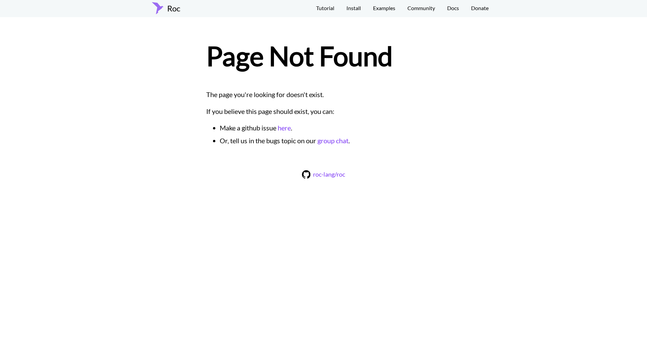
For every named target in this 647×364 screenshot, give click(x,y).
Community (421, 8)
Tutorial (325, 8)
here (284, 128)
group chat (332, 140)
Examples (384, 8)
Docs (453, 8)
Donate (480, 8)
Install (353, 8)
